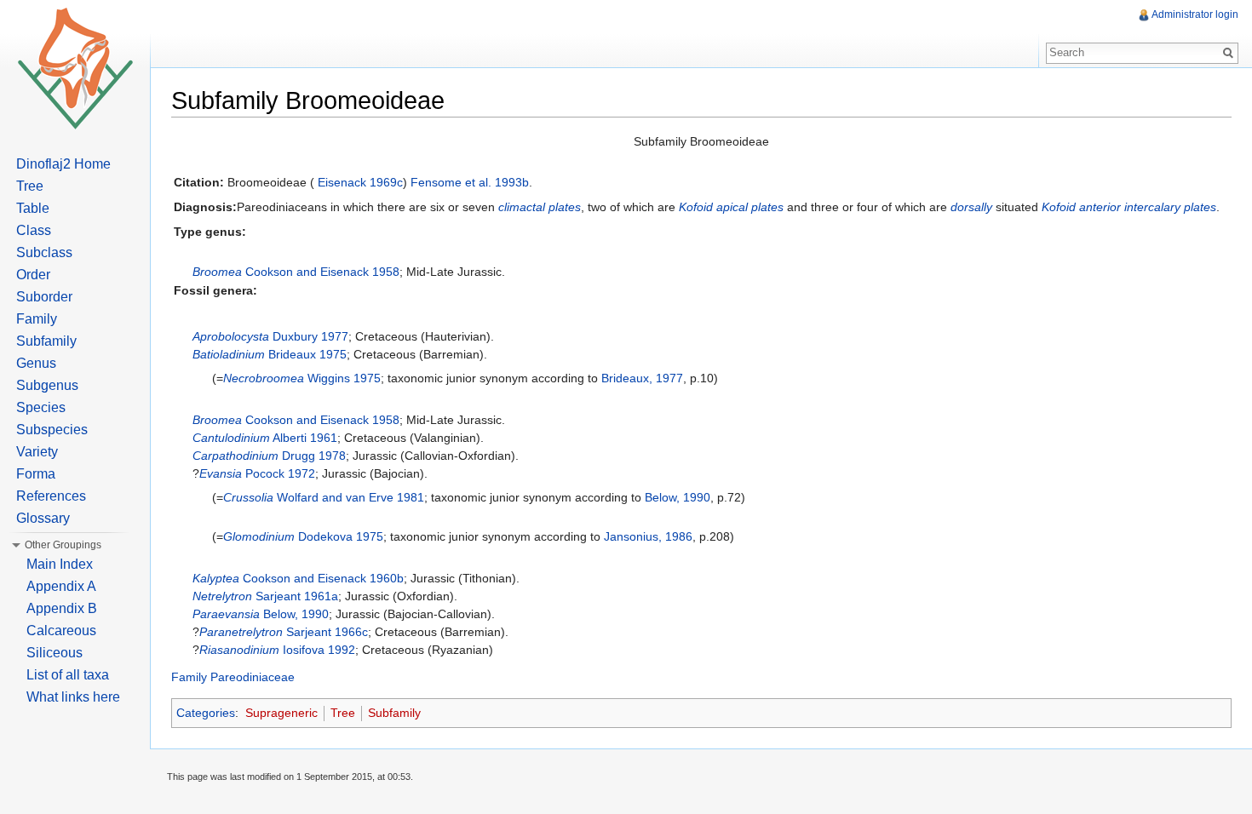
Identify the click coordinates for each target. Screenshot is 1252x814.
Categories (205, 712)
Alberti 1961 (305, 437)
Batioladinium (228, 354)
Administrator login (1194, 14)
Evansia (220, 473)
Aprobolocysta (230, 336)
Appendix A (61, 586)
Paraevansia (226, 614)
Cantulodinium (231, 437)
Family (36, 319)
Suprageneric (281, 712)
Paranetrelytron (241, 632)
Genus (36, 363)
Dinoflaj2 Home (63, 164)
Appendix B (61, 608)
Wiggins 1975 (344, 378)
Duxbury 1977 (310, 336)
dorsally (971, 207)
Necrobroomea (263, 378)
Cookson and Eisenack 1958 (322, 271)
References (51, 496)
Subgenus (47, 385)
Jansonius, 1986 (648, 536)
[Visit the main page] (75, 68)
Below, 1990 (677, 497)
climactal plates (539, 207)
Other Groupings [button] (63, 545)
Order (33, 274)
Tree (342, 712)
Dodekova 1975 (340, 536)
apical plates (750, 207)
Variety (37, 451)
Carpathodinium (235, 455)
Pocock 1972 (280, 473)
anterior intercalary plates (1147, 207)
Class (33, 230)
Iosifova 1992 (319, 649)
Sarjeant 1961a (297, 596)
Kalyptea (215, 578)
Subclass (44, 252)
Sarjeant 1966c (327, 632)
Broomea (217, 271)
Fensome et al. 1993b (470, 182)
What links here (73, 697)
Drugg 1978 (314, 455)
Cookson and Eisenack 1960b (323, 578)
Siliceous (54, 652)
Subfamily (394, 712)
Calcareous (61, 630)
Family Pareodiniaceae (233, 677)
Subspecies (52, 429)
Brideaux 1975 (307, 354)
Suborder (44, 296)
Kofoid (696, 207)
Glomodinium (259, 536)
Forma (35, 474)
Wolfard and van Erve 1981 (350, 497)
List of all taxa (67, 675)
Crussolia (248, 497)
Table (32, 208)
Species (41, 407)
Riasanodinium (239, 649)
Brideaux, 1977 (642, 378)
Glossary (43, 518)
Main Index (59, 564)
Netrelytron (222, 596)
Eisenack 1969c (360, 182)
